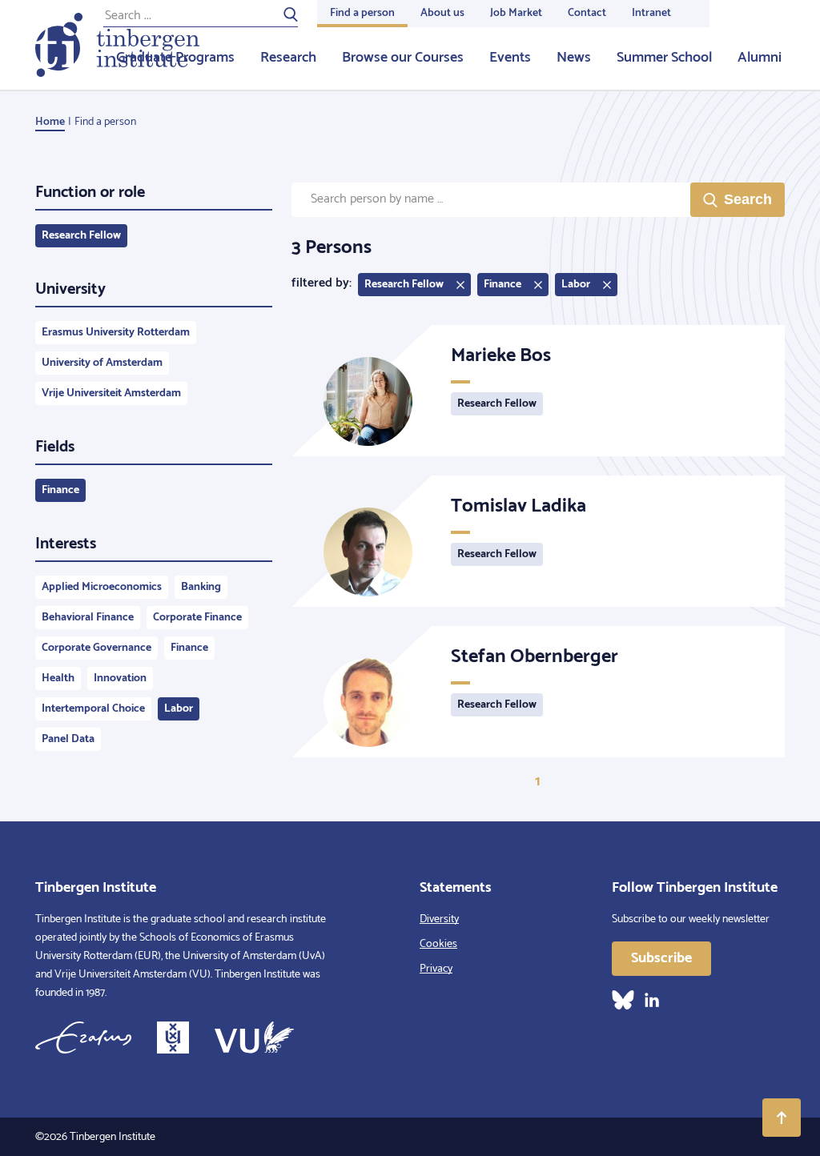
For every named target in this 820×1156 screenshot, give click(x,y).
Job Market (516, 13)
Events (510, 58)
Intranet (651, 13)
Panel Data (68, 739)
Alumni (760, 58)
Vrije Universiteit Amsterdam (111, 393)
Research (288, 58)
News (574, 58)
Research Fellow (81, 236)
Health (58, 678)
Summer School (664, 58)
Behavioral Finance (88, 617)
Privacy (436, 969)
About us (442, 13)
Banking (201, 587)
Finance (60, 490)
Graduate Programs (175, 58)
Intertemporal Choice (93, 709)
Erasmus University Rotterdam (116, 332)
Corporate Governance (96, 648)
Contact (587, 13)
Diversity (439, 919)
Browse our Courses (403, 58)
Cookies (438, 944)
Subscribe (661, 958)
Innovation (120, 678)
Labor (178, 709)
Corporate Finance (197, 617)
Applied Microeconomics (102, 587)
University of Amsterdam (102, 363)
